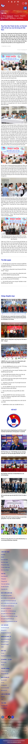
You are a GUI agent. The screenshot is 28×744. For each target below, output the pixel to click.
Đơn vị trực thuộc (5, 570)
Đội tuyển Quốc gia (6, 593)
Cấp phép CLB (12, 18)
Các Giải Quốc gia (5, 627)
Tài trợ (4, 15)
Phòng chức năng (5, 564)
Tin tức (18, 49)
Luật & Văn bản (5, 694)
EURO (2, 647)
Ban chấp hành (4, 559)
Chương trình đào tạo (6, 655)
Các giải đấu (4, 625)
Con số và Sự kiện (5, 687)
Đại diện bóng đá (5, 18)
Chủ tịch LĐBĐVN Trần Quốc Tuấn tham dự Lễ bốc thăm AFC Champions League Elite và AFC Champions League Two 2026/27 (13, 396)
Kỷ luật (2, 664)
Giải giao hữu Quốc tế (6, 632)
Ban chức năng (4, 562)
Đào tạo (3, 650)
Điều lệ (2, 557)
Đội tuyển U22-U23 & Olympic (7, 605)
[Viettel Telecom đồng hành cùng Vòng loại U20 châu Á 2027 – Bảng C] (14, 330)
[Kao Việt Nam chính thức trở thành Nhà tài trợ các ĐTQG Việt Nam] (14, 464)
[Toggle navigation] (25, 8)
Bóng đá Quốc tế (6, 636)
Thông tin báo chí (5, 671)
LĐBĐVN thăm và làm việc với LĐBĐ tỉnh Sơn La (13, 404)
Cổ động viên (4, 685)
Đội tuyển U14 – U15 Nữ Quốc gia (8, 611)
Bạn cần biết (4, 680)
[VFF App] (18, 2)
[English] (26, 3)
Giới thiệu (3, 554)
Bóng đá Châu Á (4, 641)
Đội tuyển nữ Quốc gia (6, 608)
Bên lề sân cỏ (5, 677)
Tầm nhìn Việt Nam (5, 584)
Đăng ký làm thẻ (4, 673)
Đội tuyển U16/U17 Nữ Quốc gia (8, 613)
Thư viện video (4, 705)
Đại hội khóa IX (20, 18)
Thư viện (3, 703)
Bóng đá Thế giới (5, 644)
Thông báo (16, 15)
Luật (2, 699)
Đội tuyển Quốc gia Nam (6, 595)
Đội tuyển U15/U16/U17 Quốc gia (8, 600)
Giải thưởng (3, 662)
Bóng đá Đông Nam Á (6, 639)
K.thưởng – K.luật (6, 659)
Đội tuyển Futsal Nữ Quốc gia (7, 618)
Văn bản (3, 696)
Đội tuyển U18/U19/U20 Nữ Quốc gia (9, 616)
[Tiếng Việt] (23, 3)
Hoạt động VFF (10, 15)
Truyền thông (5, 668)
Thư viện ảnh (4, 708)
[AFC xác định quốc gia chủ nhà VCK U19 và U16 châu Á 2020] (14, 486)
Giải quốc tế (3, 630)
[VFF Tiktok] (14, 2)
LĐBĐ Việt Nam (5, 551)
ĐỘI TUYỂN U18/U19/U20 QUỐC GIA (9, 603)
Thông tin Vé (22, 15)
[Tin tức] (1, 16)
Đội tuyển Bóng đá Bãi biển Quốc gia (9, 621)
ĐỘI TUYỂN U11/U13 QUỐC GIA (8, 598)
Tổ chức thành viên (5, 567)
